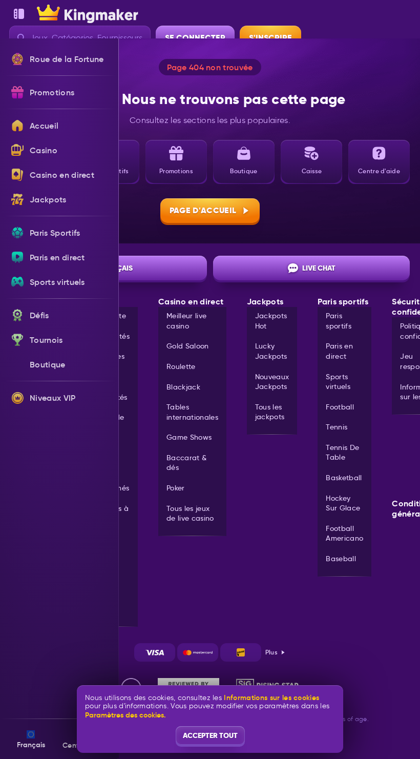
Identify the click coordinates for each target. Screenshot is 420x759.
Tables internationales (192, 412)
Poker (175, 488)
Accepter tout (210, 735)
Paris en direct (339, 351)
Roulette (181, 366)
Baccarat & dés (186, 463)
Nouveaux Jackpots (272, 382)
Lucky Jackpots (271, 351)
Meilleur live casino (186, 321)
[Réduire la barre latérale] (19, 14)
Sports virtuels (338, 382)
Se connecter (195, 37)
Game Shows (189, 437)
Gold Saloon (187, 346)
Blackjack (183, 387)
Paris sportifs (338, 321)
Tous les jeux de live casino (190, 513)
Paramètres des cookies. (125, 715)
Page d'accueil (203, 210)
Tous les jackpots (270, 412)
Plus (271, 652)
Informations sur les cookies (271, 697)
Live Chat (318, 268)
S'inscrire (270, 37)
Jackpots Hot (271, 321)
